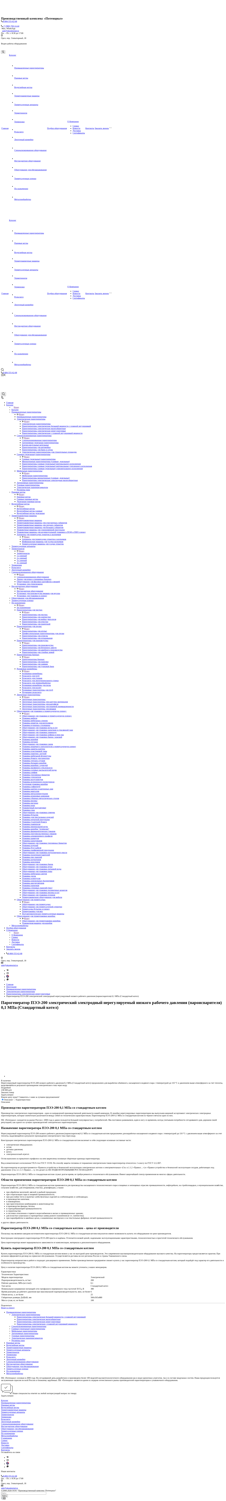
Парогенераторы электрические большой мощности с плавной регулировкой (51, 1317)
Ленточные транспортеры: (34, 699)
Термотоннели (20, 113)
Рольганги (19, 132)
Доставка (77, 131)
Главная (5, 128)
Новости (76, 128)
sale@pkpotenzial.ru (10, 31)
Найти (4, 1496)
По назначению (21, 189)
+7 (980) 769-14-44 (11, 26)
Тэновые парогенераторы (23, 1336)
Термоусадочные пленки (25, 178)
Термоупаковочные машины (26, 96)
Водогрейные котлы (23, 87)
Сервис (76, 126)
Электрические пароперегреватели (27, 1338)
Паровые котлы (21, 78)
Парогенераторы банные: (33, 659)
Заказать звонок (102, 128)
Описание (8, 1100)
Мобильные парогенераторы (35, 476)
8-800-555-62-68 (10, 21)
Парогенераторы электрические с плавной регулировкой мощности (47, 1324)
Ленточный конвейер (23, 139)
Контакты (89, 128)
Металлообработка (22, 199)
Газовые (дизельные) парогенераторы (39, 459)
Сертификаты (79, 133)
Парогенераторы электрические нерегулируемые (39, 1322)
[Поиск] (3, 52)
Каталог (12, 55)
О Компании (73, 121)
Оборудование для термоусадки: (36, 904)
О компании (6, 1438)
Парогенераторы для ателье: (34, 631)
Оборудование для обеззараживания (30, 170)
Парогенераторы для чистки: (35, 614)
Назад (16, 407)
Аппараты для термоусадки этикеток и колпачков (44, 539)
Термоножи (19, 122)
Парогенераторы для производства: (38, 645)
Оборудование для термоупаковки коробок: (41, 921)
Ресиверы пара (18, 1340)
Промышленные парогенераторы (29, 68)
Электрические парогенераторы (36, 424)
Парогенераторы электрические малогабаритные (39, 1319)
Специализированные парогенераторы (39, 440)
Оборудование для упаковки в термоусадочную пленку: (47, 716)
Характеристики (23, 1100)
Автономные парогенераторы (25, 1333)
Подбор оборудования (57, 128)
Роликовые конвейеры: (32, 673)
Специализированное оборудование (30, 150)
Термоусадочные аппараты (26, 105)
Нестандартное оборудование (27, 161)
